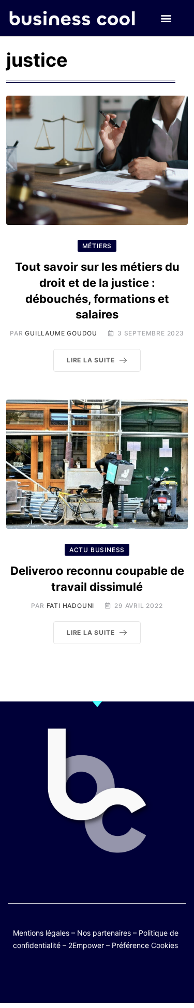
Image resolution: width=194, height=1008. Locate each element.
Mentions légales (41, 932)
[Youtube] (87, 978)
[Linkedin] (148, 978)
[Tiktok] (107, 978)
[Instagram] (127, 978)
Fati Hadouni (71, 605)
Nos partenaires (104, 932)
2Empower (86, 945)
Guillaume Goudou (61, 333)
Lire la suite (90, 360)
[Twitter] (47, 978)
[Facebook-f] (67, 978)
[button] (166, 18)
